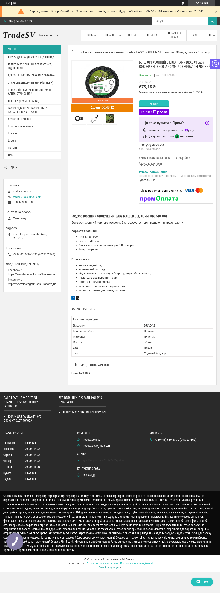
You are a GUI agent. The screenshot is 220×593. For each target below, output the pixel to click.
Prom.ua (131, 559)
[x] (77, 298)
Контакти (151, 35)
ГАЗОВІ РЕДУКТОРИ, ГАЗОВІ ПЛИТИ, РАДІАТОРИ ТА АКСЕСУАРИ (28, 110)
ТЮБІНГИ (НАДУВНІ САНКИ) (24, 101)
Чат (205, 582)
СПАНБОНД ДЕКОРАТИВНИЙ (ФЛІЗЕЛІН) (30, 83)
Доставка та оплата (174, 35)
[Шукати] (212, 21)
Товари (109, 35)
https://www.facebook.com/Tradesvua (31, 274)
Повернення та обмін (20, 126)
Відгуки (12, 148)
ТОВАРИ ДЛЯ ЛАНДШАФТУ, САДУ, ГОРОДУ (31, 57)
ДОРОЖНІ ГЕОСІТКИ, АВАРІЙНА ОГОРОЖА (31, 75)
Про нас (132, 35)
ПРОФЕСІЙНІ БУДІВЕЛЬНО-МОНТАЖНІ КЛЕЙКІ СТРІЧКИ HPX (29, 91)
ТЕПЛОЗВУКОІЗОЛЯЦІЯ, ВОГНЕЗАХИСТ (84, 412)
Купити (154, 104)
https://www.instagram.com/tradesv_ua (32, 284)
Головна (90, 35)
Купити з (146, 112)
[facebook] (73, 298)
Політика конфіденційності (136, 563)
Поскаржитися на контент (102, 563)
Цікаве (12, 140)
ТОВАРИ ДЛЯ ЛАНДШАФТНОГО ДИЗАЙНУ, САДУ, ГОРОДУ (22, 418)
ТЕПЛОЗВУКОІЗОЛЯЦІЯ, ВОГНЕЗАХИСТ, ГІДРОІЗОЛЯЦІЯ (30, 66)
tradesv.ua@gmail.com (27, 196)
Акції (196, 35)
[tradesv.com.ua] (19, 35)
